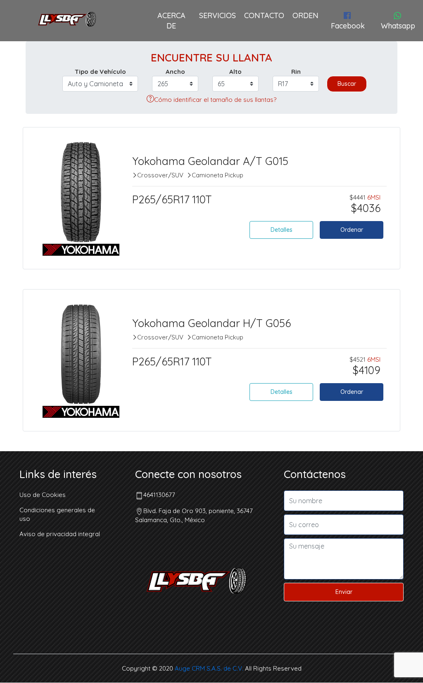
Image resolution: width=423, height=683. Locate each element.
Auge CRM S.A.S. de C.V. (209, 668)
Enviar (343, 592)
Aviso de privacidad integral (59, 534)
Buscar (346, 83)
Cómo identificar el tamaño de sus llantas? (215, 100)
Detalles (281, 229)
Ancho (175, 71)
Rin (296, 71)
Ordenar (351, 229)
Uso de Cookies (42, 495)
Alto (235, 71)
